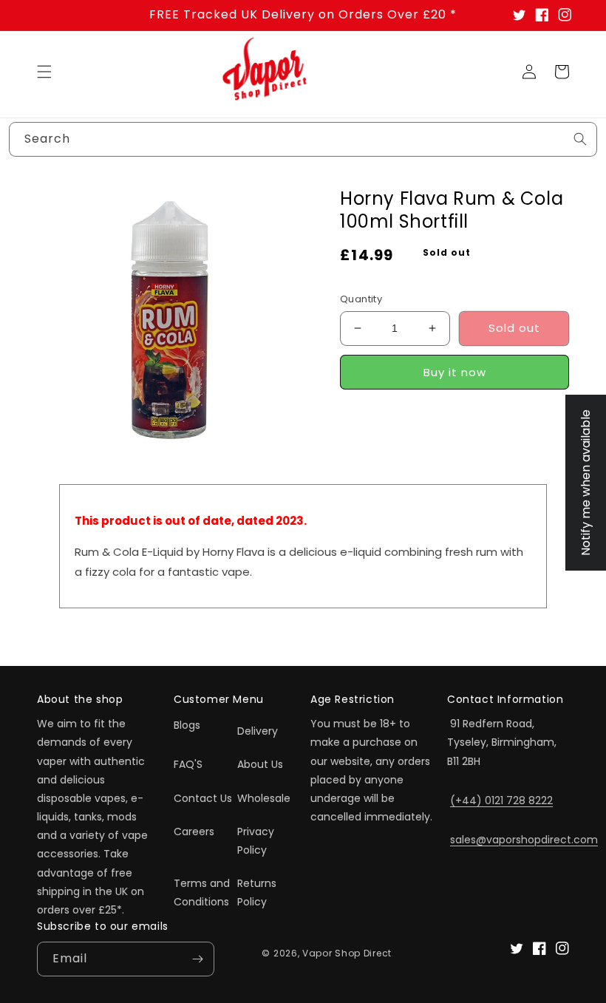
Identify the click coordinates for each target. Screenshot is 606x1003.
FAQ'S (188, 764)
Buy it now (454, 372)
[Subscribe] (197, 959)
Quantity (361, 299)
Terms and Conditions (202, 892)
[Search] (580, 139)
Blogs (187, 725)
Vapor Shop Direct (347, 953)
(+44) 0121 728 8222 (501, 800)
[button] (44, 71)
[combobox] (303, 139)
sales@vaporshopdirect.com (524, 839)
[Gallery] (170, 320)
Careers (194, 831)
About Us (260, 764)
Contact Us (203, 798)
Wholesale (263, 798)
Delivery (257, 731)
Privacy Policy (255, 840)
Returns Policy (256, 892)
